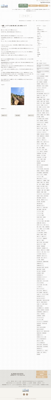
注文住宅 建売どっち (40, 275)
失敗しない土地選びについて (42, 31)
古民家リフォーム (39, 95)
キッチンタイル (44, 126)
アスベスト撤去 (43, 155)
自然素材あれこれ (3, 108)
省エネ (38, 42)
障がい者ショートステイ (40, 91)
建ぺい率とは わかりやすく (41, 298)
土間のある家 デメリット (40, 350)
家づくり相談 (44, 153)
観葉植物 (47, 184)
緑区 (37, 147)
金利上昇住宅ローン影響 (40, 267)
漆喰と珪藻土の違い (39, 203)
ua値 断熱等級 (39, 315)
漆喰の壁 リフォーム (44, 199)
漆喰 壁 (42, 195)
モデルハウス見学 (45, 280)
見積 (37, 226)
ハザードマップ (39, 149)
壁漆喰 (45, 244)
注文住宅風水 (43, 271)
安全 (41, 103)
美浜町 (41, 159)
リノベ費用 (38, 230)
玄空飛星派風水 (39, 153)
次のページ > (31, 115)
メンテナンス (39, 87)
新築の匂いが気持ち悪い (40, 329)
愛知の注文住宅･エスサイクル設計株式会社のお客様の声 (43, 72)
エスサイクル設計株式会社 (40, 76)
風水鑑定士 (43, 184)
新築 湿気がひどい (39, 348)
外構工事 (42, 116)
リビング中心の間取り (40, 232)
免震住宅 (42, 234)
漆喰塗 (44, 130)
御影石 (43, 240)
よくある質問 (42, 74)
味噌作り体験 (39, 85)
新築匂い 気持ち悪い (44, 302)
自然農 (45, 159)
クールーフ (45, 105)
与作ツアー (38, 143)
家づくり (38, 174)
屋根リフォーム (43, 97)
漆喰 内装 (38, 199)
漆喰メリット (39, 236)
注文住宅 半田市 (39, 217)
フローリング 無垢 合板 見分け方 (41, 338)
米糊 (45, 336)
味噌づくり (41, 151)
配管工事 (46, 118)
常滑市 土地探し (44, 304)
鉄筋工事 (38, 114)
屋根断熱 (38, 97)
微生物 (45, 234)
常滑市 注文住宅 (39, 344)
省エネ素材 (38, 201)
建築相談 (38, 141)
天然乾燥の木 (42, 170)
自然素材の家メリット (40, 263)
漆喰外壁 (38, 195)
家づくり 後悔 (45, 284)
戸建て (43, 226)
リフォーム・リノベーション (42, 47)
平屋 (38, 56)
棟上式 (38, 120)
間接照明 (45, 174)
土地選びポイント (45, 311)
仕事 (38, 49)
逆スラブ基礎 (42, 186)
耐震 (42, 190)
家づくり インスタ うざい (40, 288)
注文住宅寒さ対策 (39, 261)
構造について (39, 36)
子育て (47, 188)
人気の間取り (39, 190)
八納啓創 (42, 145)
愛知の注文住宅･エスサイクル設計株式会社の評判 (43, 69)
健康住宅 (48, 190)
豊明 (41, 110)
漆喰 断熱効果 (39, 197)
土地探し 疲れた (45, 292)
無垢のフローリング (39, 244)
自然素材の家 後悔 (45, 261)
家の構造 (43, 269)
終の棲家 (38, 188)
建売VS (43, 273)
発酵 (45, 143)
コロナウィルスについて (40, 122)
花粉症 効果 (44, 209)
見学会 (47, 130)
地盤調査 (38, 134)
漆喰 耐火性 (46, 195)
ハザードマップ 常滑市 (45, 294)
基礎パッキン (39, 240)
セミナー (38, 145)
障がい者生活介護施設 (40, 93)
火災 (44, 182)
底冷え (46, 186)
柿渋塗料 (44, 217)
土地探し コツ (39, 294)
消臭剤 (48, 180)
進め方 (40, 226)
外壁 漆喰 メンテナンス (40, 336)
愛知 (37, 63)
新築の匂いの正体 (46, 331)
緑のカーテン (44, 253)
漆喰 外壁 (43, 197)
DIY (46, 95)
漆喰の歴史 (38, 246)
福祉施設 (38, 54)
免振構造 (43, 147)
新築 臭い (38, 302)
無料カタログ (33, 5)
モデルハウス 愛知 (39, 284)
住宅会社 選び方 (39, 280)
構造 (45, 124)
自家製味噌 (47, 103)
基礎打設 (48, 114)
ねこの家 (45, 128)
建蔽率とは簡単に (39, 300)
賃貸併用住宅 (47, 226)
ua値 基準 (43, 315)
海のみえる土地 (46, 168)
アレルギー (45, 178)
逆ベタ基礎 (38, 116)
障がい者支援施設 (39, 99)
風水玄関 (38, 186)
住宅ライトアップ (44, 255)
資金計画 (38, 38)
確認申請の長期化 (45, 172)
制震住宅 (45, 232)
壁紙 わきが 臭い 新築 (46, 300)
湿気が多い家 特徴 (39, 346)
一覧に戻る (17, 115)
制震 (40, 147)
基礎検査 (42, 114)
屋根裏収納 (38, 124)
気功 (41, 352)
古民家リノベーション (44, 83)
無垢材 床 (42, 259)
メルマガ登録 (43, 5)
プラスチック (44, 132)
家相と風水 (45, 151)
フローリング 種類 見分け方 (41, 342)
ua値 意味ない (43, 313)
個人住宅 (47, 101)
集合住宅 (38, 103)
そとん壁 (43, 85)
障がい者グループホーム (40, 89)
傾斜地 (41, 101)
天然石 (42, 128)
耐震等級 (38, 170)
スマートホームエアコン (40, 317)
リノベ (38, 151)
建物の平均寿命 (39, 269)
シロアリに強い (39, 112)
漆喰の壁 (47, 182)
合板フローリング (46, 141)
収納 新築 (47, 309)
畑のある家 (38, 161)
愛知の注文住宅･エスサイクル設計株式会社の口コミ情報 (43, 66)
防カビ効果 (38, 257)
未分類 (38, 52)
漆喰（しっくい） (40, 40)
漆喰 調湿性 (43, 201)
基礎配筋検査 (39, 325)
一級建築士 (47, 170)
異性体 (41, 182)
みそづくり (38, 105)
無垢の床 (47, 85)
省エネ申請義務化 (39, 172)
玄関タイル (38, 128)
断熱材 (41, 228)
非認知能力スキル (39, 180)
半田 (45, 114)
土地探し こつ (39, 304)
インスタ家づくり (39, 286)
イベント (38, 45)
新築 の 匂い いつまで (40, 331)
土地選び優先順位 (39, 311)
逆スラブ (47, 112)
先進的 (46, 149)
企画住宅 (38, 101)
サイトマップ (30, 386)
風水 (37, 184)
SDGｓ (42, 141)
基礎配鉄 (38, 110)
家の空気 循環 (44, 323)
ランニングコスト (39, 238)
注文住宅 (38, 33)
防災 (43, 149)
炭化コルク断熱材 (45, 242)
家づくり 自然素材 (39, 292)
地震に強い (47, 134)
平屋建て (44, 99)
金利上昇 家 (46, 267)
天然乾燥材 (38, 83)
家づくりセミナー (46, 145)
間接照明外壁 (39, 255)
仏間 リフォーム (46, 224)
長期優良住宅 (45, 238)
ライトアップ (39, 176)
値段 (44, 101)
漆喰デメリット (44, 236)
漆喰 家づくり (45, 290)
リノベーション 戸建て (40, 211)
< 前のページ (4, 115)
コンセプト (44, 63)
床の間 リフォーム (39, 224)
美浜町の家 (38, 155)
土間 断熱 (38, 352)
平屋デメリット (44, 139)
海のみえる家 (42, 134)
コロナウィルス (44, 87)
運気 (40, 184)
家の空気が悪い (46, 321)
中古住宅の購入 (39, 157)
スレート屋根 (44, 157)
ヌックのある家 (39, 253)
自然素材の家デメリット (40, 265)
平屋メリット (39, 139)
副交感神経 (38, 354)
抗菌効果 (42, 143)
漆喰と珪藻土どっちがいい (40, 205)
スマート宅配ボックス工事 (40, 118)
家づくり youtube (39, 290)
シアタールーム (39, 132)
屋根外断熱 (41, 120)
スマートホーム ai (39, 321)
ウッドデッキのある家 (40, 168)
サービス (38, 74)
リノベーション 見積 (40, 219)
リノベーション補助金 (46, 228)
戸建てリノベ (43, 230)
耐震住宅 (38, 234)
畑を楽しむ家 (43, 161)
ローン (38, 228)
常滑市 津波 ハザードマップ (41, 296)
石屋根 (42, 105)
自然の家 (48, 99)
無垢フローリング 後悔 (40, 340)
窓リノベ (42, 174)
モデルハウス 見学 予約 (40, 282)
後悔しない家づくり (39, 178)
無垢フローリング (46, 93)
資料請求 (46, 76)
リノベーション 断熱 (40, 213)
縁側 (42, 176)
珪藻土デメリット (39, 207)
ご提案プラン (39, 43)
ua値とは (38, 313)
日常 (38, 50)
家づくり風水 (39, 271)
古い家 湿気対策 (45, 346)
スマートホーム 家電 (40, 319)
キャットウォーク (39, 130)
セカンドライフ (43, 188)
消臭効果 (38, 182)
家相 (41, 257)
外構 (43, 110)
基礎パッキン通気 (39, 242)
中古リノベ (45, 257)
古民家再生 (46, 122)
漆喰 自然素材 (39, 209)
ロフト (42, 124)
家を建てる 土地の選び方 (40, 309)
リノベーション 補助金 (40, 215)
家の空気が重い (39, 323)
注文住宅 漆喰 (45, 207)
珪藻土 (44, 95)
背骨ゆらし (44, 352)
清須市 (44, 103)
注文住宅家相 (39, 273)
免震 (45, 190)
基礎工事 (43, 112)
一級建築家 (44, 180)
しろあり (38, 159)
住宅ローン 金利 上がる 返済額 (41, 327)
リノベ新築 (38, 259)
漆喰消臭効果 (43, 246)
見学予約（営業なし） (23, 5)
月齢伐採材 (47, 110)
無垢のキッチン (39, 126)
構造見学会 (45, 120)
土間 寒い (46, 350)
